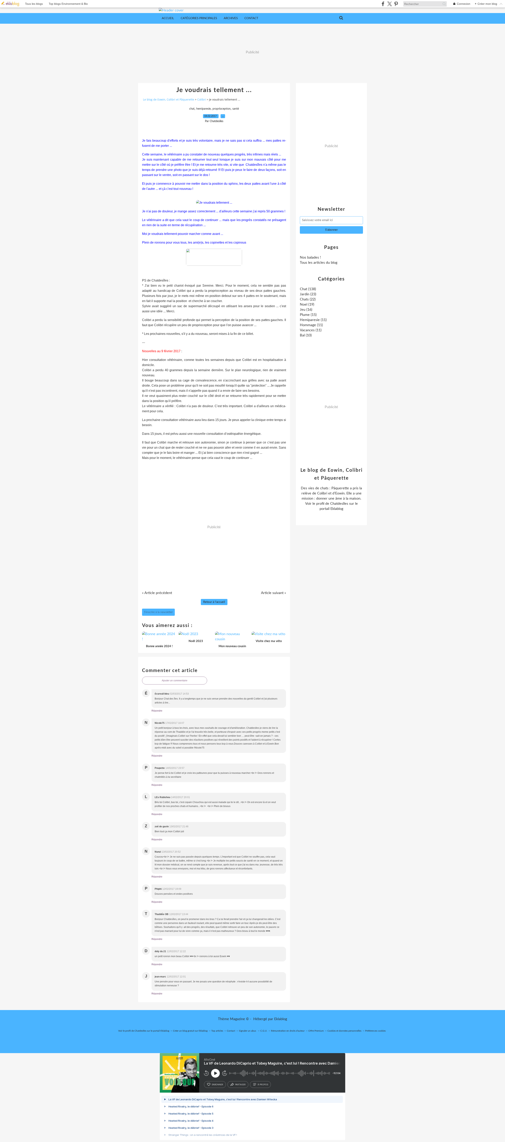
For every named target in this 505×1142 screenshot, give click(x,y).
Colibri (201, 99)
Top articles (217, 1031)
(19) (307, 304)
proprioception (221, 108)
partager (240, 1084)
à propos (263, 1084)
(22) (308, 299)
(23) (308, 294)
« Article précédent (157, 593)
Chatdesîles (339, 504)
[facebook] (383, 4)
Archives (231, 18)
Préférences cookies (375, 1031)
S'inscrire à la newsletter (158, 612)
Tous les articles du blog (318, 263)
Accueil (168, 18)
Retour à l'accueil (214, 602)
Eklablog (280, 1019)
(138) (308, 289)
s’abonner (217, 1084)
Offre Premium (316, 1031)
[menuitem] (168, 18)
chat (192, 108)
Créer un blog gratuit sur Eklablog (190, 1031)
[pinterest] (396, 4)
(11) (313, 320)
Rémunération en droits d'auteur (288, 1031)
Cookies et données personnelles (344, 1031)
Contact (251, 18)
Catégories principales (199, 18)
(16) (306, 310)
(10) (306, 335)
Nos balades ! (310, 257)
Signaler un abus (248, 1031)
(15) (308, 315)
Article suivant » (273, 593)
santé (235, 108)
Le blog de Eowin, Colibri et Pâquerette (168, 99)
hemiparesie (203, 108)
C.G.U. (263, 1031)
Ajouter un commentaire (174, 680)
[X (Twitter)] (389, 4)
